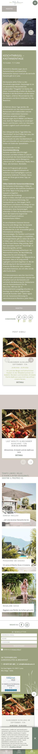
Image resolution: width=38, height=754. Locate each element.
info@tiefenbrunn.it (27, 664)
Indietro (9, 9)
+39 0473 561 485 (9, 664)
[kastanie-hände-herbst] (19, 32)
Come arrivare (6, 753)
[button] (35, 2)
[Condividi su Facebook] (18, 319)
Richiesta (19, 753)
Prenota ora (31, 753)
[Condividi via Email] (30, 319)
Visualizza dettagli (15, 747)
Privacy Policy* (16, 649)
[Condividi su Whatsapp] (24, 319)
